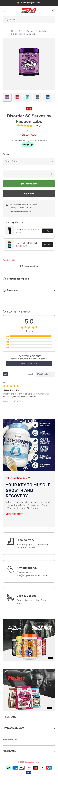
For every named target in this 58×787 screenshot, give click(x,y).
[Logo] (29, 11)
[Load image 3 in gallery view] (27, 97)
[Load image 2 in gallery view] (17, 97)
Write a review (29, 363)
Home (14, 31)
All (5, 374)
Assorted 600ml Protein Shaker (28, 229)
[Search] (5, 19)
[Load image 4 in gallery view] (37, 97)
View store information (20, 211)
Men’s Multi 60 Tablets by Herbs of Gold (28, 243)
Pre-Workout (28, 31)
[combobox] (29, 19)
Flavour (6, 154)
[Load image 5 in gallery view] (47, 97)
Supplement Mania (32, 762)
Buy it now (29, 193)
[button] (53, 10)
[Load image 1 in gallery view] (7, 97)
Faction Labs (9, 260)
